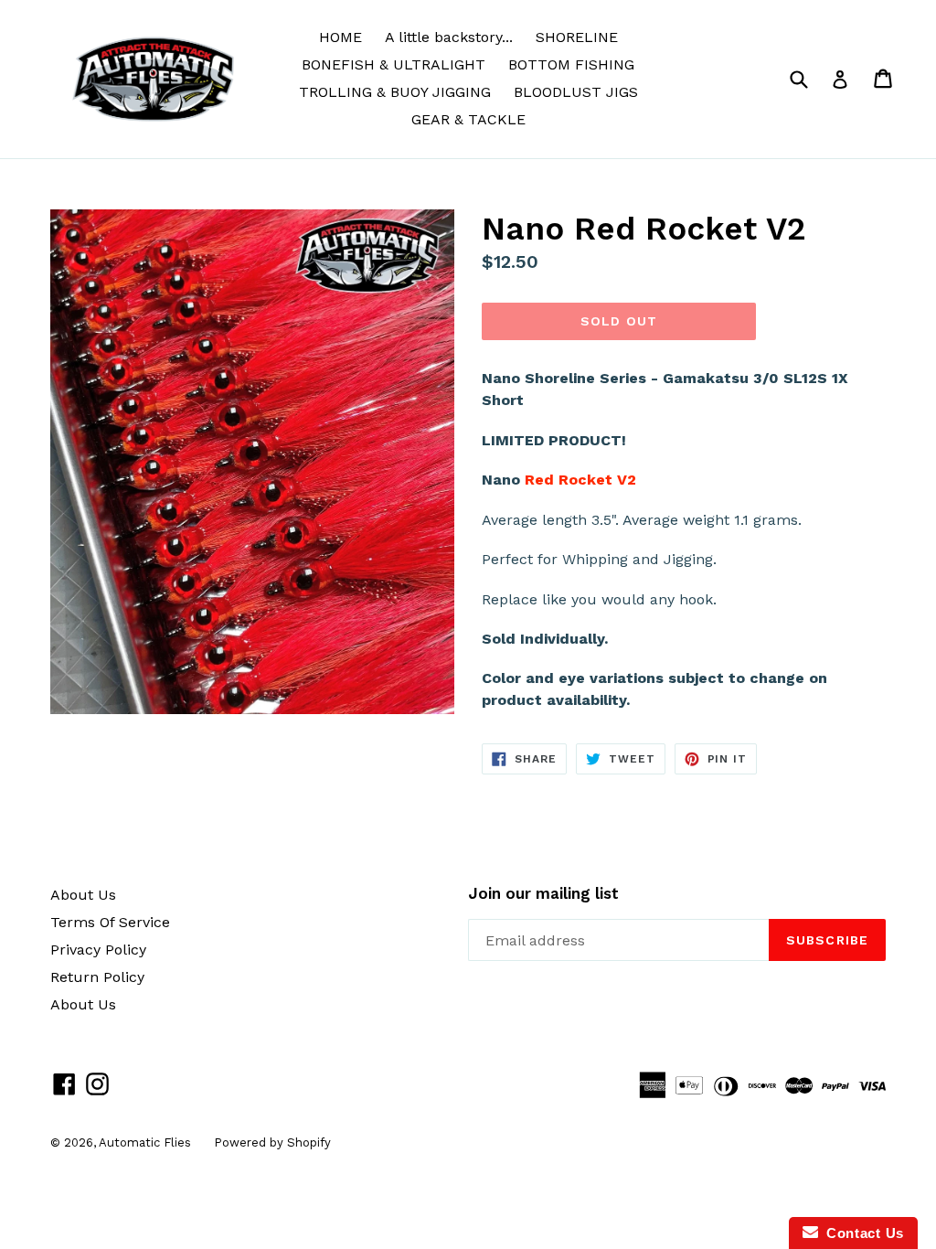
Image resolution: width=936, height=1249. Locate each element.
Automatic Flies (145, 1142)
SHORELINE (577, 37)
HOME (340, 37)
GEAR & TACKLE (468, 119)
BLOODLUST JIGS (576, 92)
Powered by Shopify (272, 1142)
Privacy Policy (98, 949)
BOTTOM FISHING (571, 64)
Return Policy (97, 977)
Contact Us (861, 1233)
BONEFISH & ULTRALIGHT (393, 64)
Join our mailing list (543, 893)
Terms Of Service (110, 922)
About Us (83, 894)
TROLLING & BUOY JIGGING (395, 92)
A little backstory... (449, 37)
